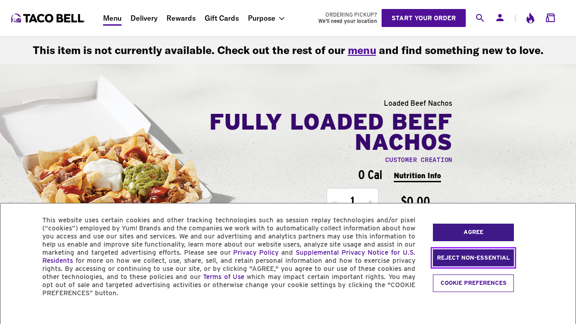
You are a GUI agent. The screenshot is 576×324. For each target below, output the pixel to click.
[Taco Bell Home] (49, 18)
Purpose (261, 18)
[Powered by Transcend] (14, 313)
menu (362, 50)
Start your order (424, 18)
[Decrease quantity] (334, 202)
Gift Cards (222, 18)
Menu (112, 18)
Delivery (144, 18)
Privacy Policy (256, 252)
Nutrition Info (417, 175)
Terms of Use (223, 277)
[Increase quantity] (370, 202)
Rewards (181, 18)
